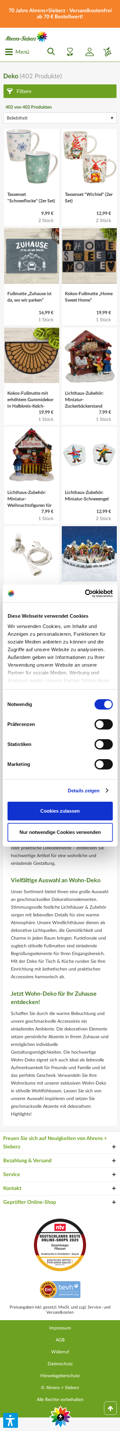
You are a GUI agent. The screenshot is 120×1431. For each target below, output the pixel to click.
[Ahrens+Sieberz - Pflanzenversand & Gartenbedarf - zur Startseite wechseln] (26, 36)
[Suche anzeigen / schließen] (49, 51)
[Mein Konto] (87, 51)
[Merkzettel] (68, 51)
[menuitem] (17, 51)
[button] (10, 1420)
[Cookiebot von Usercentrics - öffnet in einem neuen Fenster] (85, 593)
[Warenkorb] (105, 51)
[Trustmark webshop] (60, 1290)
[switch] (103, 724)
